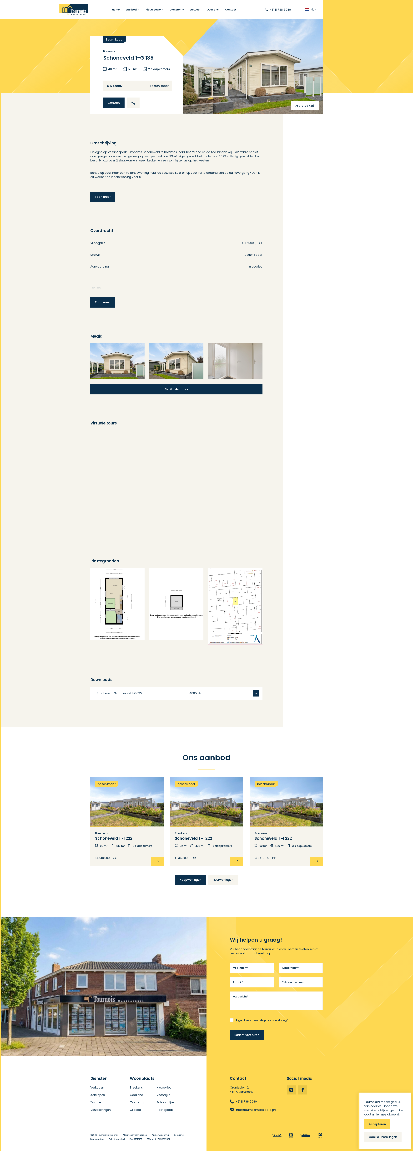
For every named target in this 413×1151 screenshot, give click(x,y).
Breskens (136, 1087)
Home (116, 9)
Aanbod (131, 9)
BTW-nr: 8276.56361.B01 (158, 1139)
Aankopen (97, 1095)
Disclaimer (179, 1135)
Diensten (175, 9)
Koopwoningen (190, 880)
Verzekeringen (100, 1110)
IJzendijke (163, 1095)
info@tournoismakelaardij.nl (256, 1110)
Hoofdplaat (164, 1110)
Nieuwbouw (153, 9)
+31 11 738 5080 (246, 1101)
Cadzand (136, 1095)
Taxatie (95, 1102)
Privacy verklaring (160, 1135)
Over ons (213, 9)
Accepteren (377, 1124)
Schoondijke (165, 1102)
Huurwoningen (223, 880)
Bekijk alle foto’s (176, 389)
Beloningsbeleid (117, 1139)
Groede (135, 1110)
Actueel (195, 9)
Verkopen (97, 1087)
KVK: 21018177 (136, 1139)
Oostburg (137, 1102)
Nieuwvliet (163, 1087)
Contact (230, 9)
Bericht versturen (246, 1035)
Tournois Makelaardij (107, 1135)
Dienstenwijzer (97, 1139)
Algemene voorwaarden (135, 1135)
